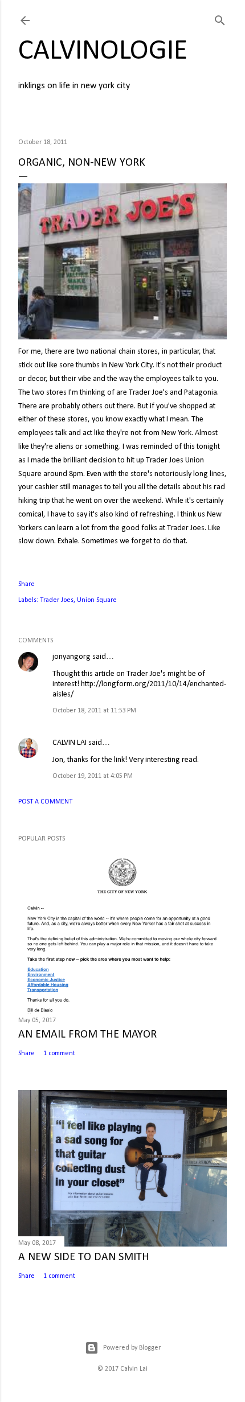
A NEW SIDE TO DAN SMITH (83, 1257)
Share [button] (26, 584)
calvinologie (102, 51)
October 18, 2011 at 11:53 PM (94, 710)
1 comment (59, 1053)
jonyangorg (71, 657)
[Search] (220, 18)
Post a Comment (45, 801)
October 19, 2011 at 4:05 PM (92, 776)
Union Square (97, 600)
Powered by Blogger (132, 1347)
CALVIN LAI (69, 743)
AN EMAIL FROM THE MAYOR (87, 1034)
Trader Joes (57, 600)
